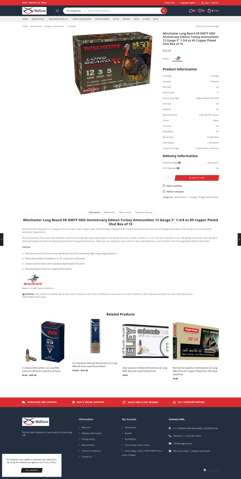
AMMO (25, 19)
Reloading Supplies (58, 19)
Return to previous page (207, 26)
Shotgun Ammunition (54, 26)
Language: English (187, 2)
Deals (136, 19)
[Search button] (164, 11)
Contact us (34, 2)
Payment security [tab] (143, 212)
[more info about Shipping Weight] (179, 162)
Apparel (126, 19)
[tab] (94, 212)
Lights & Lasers (102, 19)
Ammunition (38, 19)
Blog (43, 2)
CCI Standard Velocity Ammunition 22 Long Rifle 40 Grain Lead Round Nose (94, 365)
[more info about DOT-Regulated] (178, 168)
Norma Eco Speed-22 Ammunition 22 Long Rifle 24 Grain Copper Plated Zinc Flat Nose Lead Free (195, 371)
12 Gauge (71, 26)
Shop (24, 2)
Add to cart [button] (142, 342)
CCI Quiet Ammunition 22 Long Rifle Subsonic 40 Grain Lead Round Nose (41, 369)
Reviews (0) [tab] (109, 212)
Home (25, 26)
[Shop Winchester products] (32, 280)
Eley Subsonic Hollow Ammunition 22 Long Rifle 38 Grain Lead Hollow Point (145, 369)
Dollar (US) (169, 2)
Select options (42, 342)
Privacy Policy (50, 462)
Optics (116, 19)
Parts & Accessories (82, 19)
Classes (146, 19)
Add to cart (198, 178)
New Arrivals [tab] (125, 212)
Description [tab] (94, 212)
